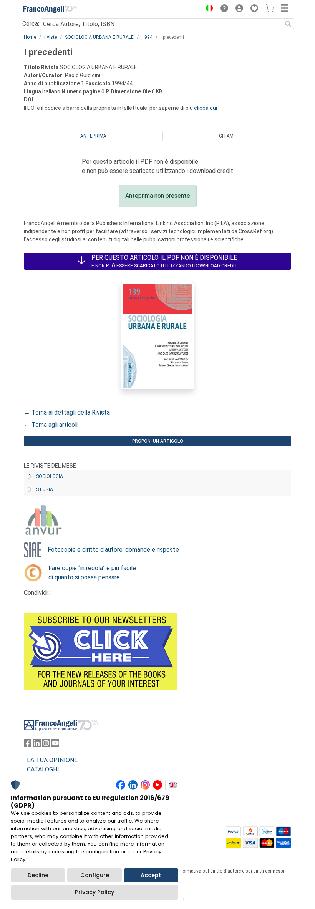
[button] (207, 9)
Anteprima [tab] (93, 136)
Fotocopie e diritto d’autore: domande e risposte (113, 549)
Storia (44, 489)
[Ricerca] (288, 23)
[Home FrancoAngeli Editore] (50, 9)
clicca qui (205, 108)
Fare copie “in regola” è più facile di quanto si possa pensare (92, 572)
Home (30, 37)
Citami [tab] (227, 136)
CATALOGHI (43, 769)
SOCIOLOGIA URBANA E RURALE (99, 37)
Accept (151, 875)
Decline (38, 875)
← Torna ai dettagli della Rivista (67, 412)
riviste (50, 37)
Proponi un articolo (157, 441)
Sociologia (49, 476)
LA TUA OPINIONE (52, 760)
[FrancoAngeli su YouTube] (55, 744)
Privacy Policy (94, 892)
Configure (94, 875)
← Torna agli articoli (51, 424)
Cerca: (30, 23)
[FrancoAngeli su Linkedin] (37, 744)
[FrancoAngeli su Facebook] (28, 744)
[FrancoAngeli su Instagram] (46, 744)
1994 (147, 37)
